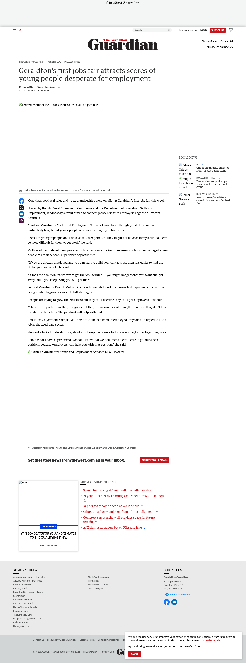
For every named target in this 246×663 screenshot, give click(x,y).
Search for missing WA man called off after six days (117, 490)
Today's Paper (209, 41)
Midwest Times (72, 61)
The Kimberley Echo (22, 614)
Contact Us (38, 639)
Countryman (19, 596)
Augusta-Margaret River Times (27, 580)
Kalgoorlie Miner (21, 611)
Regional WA (54, 61)
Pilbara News (94, 580)
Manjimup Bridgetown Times (27, 618)
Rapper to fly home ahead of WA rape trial (111, 506)
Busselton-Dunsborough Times (28, 592)
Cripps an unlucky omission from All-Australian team (119, 511)
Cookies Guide (211, 640)
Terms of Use (107, 651)
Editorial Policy (87, 639)
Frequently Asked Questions (62, 639)
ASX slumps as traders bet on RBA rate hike (112, 527)
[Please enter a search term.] (169, 30)
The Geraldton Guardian (31, 61)
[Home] (20, 30)
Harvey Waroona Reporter (25, 607)
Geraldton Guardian (22, 599)
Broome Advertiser (22, 584)
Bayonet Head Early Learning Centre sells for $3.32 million (123, 496)
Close (134, 653)
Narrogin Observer (22, 626)
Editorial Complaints (108, 639)
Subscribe (217, 30)
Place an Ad (226, 41)
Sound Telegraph (96, 588)
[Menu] (14, 30)
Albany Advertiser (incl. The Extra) (29, 577)
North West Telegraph (98, 577)
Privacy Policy (90, 651)
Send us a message (180, 594)
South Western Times (98, 584)
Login (203, 30)
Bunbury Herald (20, 588)
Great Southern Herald (23, 603)
